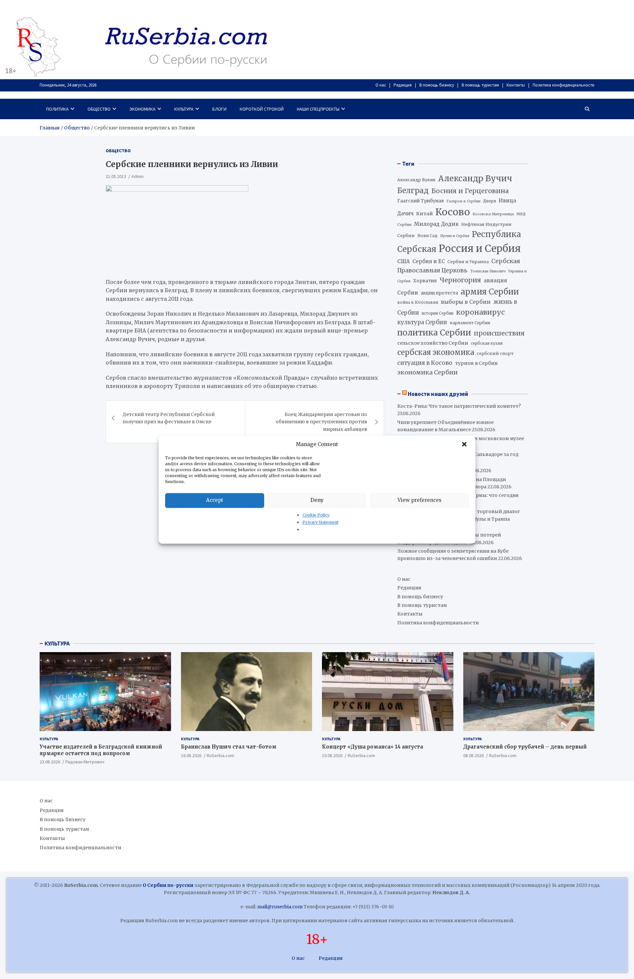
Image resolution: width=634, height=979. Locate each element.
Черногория (460, 280)
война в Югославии (417, 302)
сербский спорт (495, 353)
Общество (99, 109)
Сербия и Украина (468, 261)
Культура (184, 109)
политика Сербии (434, 333)
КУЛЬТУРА (57, 643)
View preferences (419, 500)
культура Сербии (422, 322)
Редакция (403, 85)
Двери (489, 200)
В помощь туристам (480, 85)
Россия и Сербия (480, 248)
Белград (413, 190)
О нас (380, 85)
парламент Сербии (470, 322)
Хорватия (425, 281)
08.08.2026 (473, 755)
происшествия (499, 333)
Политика (57, 109)
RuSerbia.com (220, 755)
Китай (424, 214)
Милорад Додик (436, 224)
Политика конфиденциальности (563, 85)
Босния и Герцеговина (470, 191)
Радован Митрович (84, 762)
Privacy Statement (320, 522)
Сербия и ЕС (428, 261)
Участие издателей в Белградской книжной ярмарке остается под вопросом (101, 750)
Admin (137, 176)
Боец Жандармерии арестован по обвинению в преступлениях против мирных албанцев (321, 421)
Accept (214, 500)
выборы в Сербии (466, 302)
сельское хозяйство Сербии (432, 343)
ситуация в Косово (424, 363)
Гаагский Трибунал (420, 201)
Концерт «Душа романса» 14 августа (372, 747)
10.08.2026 (332, 755)
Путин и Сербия (454, 236)
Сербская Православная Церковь (458, 266)
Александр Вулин (416, 179)
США (403, 261)
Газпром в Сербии (463, 201)
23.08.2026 (50, 762)
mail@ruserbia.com (279, 907)
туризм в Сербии (476, 363)
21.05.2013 (116, 176)
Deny (317, 500)
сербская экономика (435, 352)
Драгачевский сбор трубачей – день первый (525, 747)
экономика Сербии (427, 372)
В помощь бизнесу (436, 85)
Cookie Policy (316, 514)
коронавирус (480, 312)
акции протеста (439, 293)
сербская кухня (487, 343)
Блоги (219, 109)
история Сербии (437, 313)
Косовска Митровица (493, 214)
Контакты (516, 85)
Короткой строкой (262, 109)
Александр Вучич (475, 178)
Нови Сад (427, 235)
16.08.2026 (191, 755)
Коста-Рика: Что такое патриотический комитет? (459, 406)
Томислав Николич (488, 271)
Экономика (142, 109)
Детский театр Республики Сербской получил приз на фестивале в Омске (169, 418)
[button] (465, 444)
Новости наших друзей (438, 394)
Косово (453, 212)
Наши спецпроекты (318, 109)
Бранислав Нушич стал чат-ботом (228, 747)
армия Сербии (490, 292)
